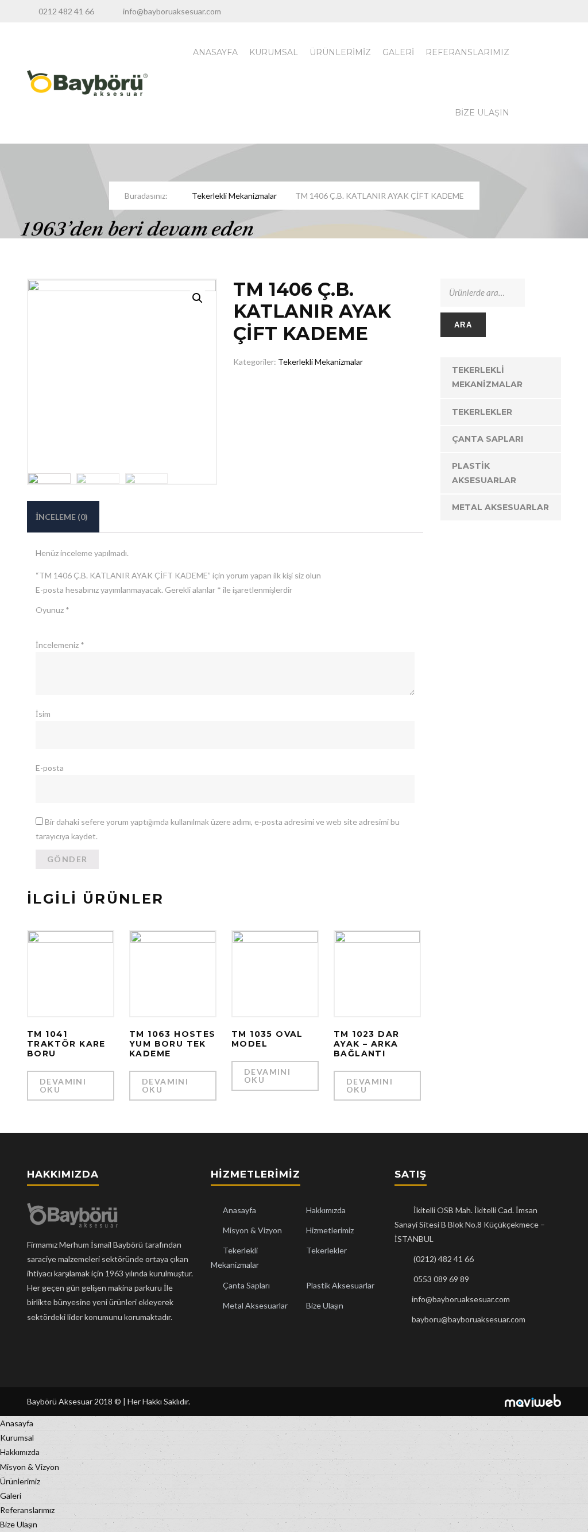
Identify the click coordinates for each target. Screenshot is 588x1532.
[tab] (61, 516)
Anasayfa (215, 52)
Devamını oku (63, 1085)
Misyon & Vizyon (252, 1230)
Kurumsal (273, 52)
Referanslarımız (467, 52)
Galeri (398, 52)
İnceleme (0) (62, 517)
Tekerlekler (482, 412)
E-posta (50, 768)
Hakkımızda (326, 1210)
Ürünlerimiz (340, 52)
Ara (463, 325)
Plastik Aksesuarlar (484, 473)
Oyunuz (52, 610)
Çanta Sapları (487, 439)
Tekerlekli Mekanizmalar (234, 195)
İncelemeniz (60, 645)
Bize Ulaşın (482, 112)
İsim (43, 714)
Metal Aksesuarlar (500, 507)
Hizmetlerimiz (330, 1230)
